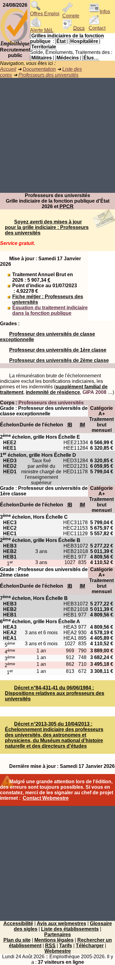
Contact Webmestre (46, 798)
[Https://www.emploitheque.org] (15, 45)
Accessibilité (18, 923)
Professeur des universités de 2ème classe (59, 360)
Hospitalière (84, 41)
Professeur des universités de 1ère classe (57, 350)
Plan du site (17, 940)
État (61, 41)
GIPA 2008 (94, 392)
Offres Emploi (44, 13)
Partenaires (57, 934)
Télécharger (90, 945)
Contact (97, 28)
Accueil (8, 69)
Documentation (39, 69)
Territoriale (43, 46)
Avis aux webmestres (61, 923)
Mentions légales (54, 940)
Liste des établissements (70, 929)
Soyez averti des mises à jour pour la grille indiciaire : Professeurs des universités (47, 227)
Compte (70, 15)
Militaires (41, 57)
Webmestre (57, 951)
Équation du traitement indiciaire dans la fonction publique (50, 310)
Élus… (91, 57)
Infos (105, 11)
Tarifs (65, 945)
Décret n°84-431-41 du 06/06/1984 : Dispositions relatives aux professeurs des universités (54, 693)
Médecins (67, 57)
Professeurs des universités (48, 75)
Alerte (41, 30)
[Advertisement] (57, 135)
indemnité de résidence (53, 392)
